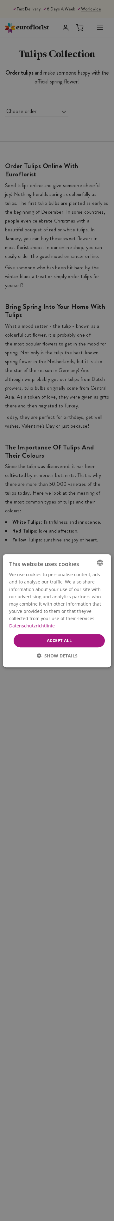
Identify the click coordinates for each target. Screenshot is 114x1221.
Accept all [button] (59, 640)
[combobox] (100, 562)
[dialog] (57, 610)
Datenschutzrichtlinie (32, 626)
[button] (57, 655)
